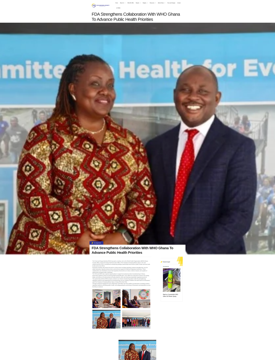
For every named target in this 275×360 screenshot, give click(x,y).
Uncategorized (97, 243)
